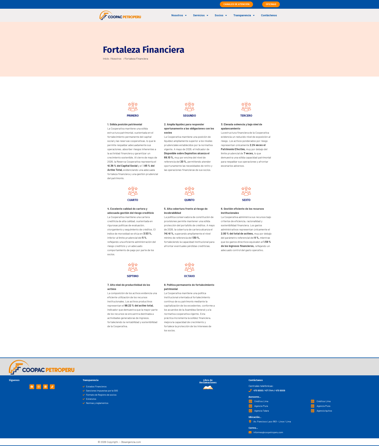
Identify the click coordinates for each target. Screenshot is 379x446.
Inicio (106, 58)
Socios (219, 15)
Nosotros (177, 15)
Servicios (199, 15)
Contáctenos (269, 15)
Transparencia (242, 15)
